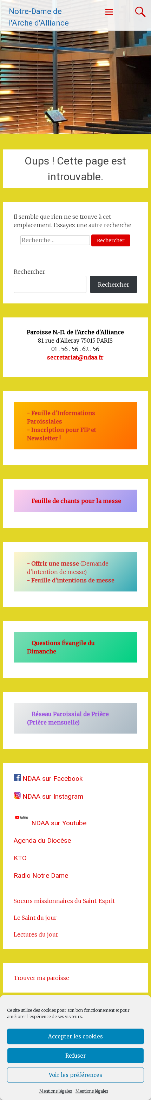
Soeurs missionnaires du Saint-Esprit (64, 900)
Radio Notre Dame (41, 875)
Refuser (75, 1055)
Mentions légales (55, 1091)
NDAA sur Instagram (52, 796)
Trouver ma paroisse (41, 977)
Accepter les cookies (75, 1036)
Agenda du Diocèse (42, 840)
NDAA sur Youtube (57, 823)
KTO (20, 858)
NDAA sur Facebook (52, 779)
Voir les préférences (75, 1075)
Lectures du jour (36, 934)
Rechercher (29, 271)
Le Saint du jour (35, 917)
